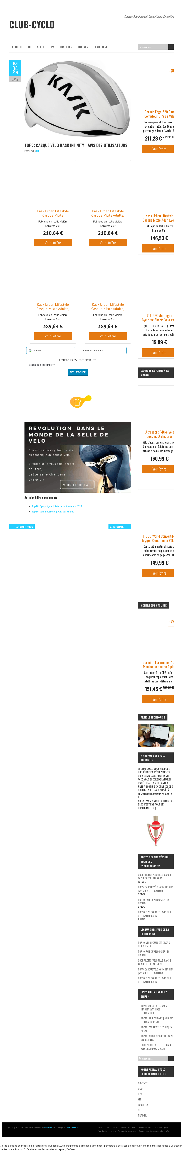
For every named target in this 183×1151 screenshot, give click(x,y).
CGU (140, 1088)
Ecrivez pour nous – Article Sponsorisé (136, 1127)
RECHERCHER (78, 372)
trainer (83, 47)
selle (40, 47)
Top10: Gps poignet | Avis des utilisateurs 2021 (154, 914)
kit (30, 47)
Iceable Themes (72, 1128)
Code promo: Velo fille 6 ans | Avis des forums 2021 (154, 876)
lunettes (66, 47)
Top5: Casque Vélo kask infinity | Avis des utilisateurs (75, 145)
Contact (143, 1083)
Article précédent (24, 526)
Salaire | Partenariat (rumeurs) (123, 1131)
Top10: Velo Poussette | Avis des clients (154, 944)
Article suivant (117, 526)
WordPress (48, 1128)
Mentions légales (161, 1127)
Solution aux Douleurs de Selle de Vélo (154, 1131)
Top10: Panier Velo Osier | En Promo (153, 901)
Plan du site (102, 47)
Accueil (17, 47)
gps (52, 47)
